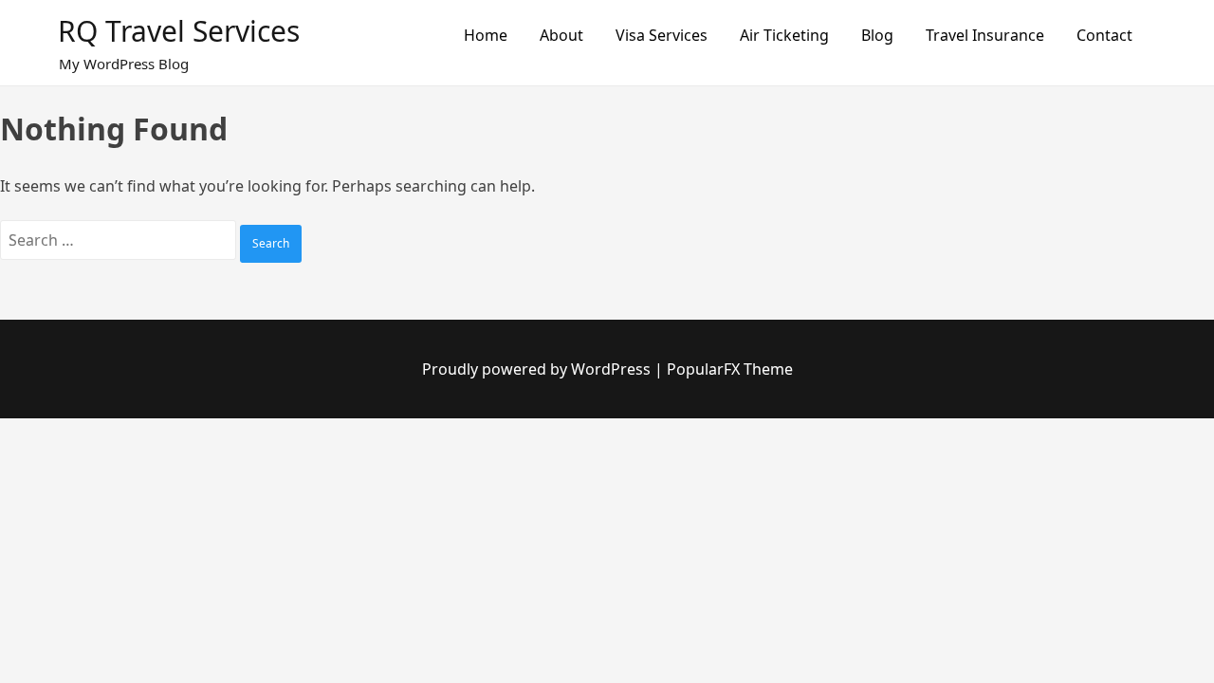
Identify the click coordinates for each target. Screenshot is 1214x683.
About (561, 35)
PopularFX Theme (730, 369)
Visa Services (662, 35)
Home (485, 35)
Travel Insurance (985, 35)
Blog (877, 35)
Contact (1104, 35)
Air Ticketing (784, 35)
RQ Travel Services (179, 30)
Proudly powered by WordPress (538, 369)
